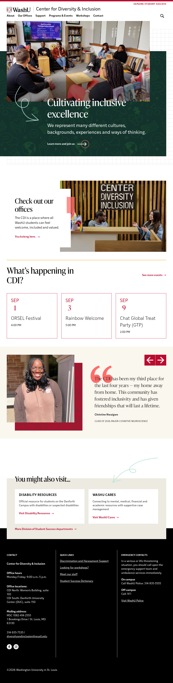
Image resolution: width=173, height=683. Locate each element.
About (11, 16)
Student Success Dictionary (76, 581)
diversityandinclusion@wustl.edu (27, 636)
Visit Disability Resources (34, 513)
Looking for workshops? (74, 568)
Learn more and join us (61, 144)
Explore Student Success (150, 4)
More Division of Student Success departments (44, 529)
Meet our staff (69, 574)
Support (40, 16)
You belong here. (25, 237)
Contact (98, 16)
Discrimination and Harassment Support (84, 561)
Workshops (83, 16)
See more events (152, 275)
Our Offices (25, 16)
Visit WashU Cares (104, 517)
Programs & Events (61, 16)
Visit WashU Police (132, 601)
